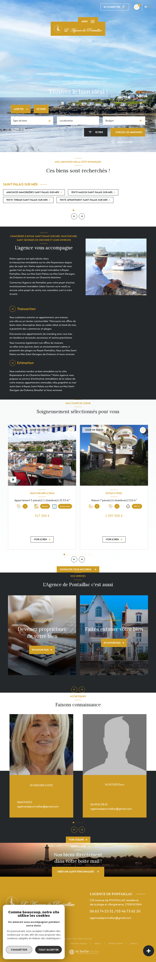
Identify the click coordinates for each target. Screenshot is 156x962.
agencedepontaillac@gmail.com (38, 806)
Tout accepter (48, 949)
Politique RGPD (115, 943)
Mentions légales (79, 943)
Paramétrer (19, 949)
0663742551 (24, 802)
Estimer (41, 109)
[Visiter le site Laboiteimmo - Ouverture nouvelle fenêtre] (84, 952)
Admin (98, 943)
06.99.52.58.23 (99, 804)
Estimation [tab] (25, 362)
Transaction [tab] (26, 308)
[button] (82, 216)
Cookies (133, 943)
